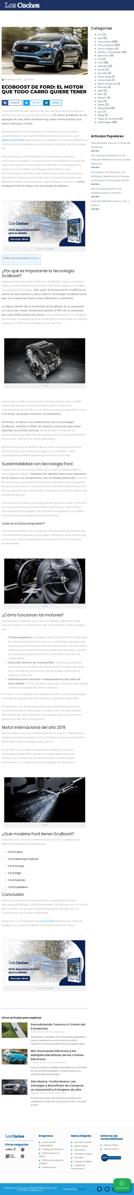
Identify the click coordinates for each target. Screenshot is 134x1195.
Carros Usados (106, 48)
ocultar (34, 258)
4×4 (100, 34)
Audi (100, 38)
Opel (100, 90)
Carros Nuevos (106, 45)
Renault (102, 97)
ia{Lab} (82, 1189)
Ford (46, 386)
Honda (101, 69)
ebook (51, 249)
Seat (100, 101)
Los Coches (46, 921)
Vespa (101, 115)
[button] (12, 103)
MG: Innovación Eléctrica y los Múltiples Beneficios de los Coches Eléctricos (57, 1055)
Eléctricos (103, 55)
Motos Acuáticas (107, 83)
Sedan (101, 104)
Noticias (102, 87)
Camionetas (104, 41)
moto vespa (104, 76)
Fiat (100, 59)
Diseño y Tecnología (109, 52)
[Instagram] (107, 1189)
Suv (100, 111)
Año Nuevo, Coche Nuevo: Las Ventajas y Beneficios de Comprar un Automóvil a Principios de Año (57, 1085)
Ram (100, 94)
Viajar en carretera (108, 118)
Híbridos (102, 66)
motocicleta (104, 80)
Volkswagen (104, 122)
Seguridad (103, 108)
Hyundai (102, 73)
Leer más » (95, 151)
